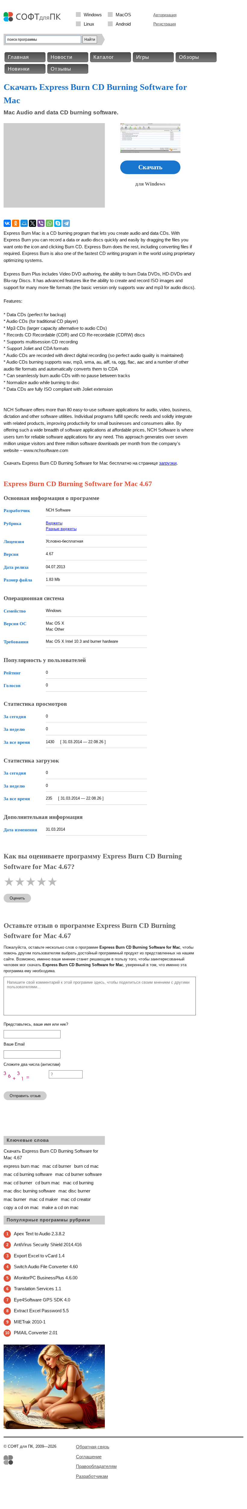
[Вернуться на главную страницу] (34, 20)
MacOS (123, 14)
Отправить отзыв (25, 1096)
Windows (93, 14)
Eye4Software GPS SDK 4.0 (42, 1299)
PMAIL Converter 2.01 (36, 1332)
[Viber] (41, 223)
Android (123, 24)
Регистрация (164, 24)
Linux (89, 24)
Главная (18, 57)
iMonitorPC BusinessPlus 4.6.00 (45, 1277)
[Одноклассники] (15, 223)
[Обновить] (26, 1084)
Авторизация (165, 15)
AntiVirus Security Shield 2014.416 (48, 1244)
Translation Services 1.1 (37, 1288)
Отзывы (61, 69)
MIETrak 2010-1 (29, 1321)
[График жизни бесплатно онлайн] (54, 1427)
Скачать (150, 167)
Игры (142, 57)
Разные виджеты (61, 529)
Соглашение (89, 1456)
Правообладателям (96, 1466)
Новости (62, 57)
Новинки (19, 69)
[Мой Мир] (24, 223)
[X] (32, 223)
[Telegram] (66, 223)
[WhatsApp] (49, 223)
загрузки (168, 463)
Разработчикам (92, 1476)
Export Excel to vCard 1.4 (39, 1255)
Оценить (17, 898)
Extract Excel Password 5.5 (41, 1310)
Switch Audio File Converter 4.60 (46, 1266)
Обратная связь (92, 1446)
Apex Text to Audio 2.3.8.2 (39, 1233)
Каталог (103, 57)
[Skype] (57, 223)
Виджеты (54, 523)
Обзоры (189, 57)
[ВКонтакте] (7, 223)
